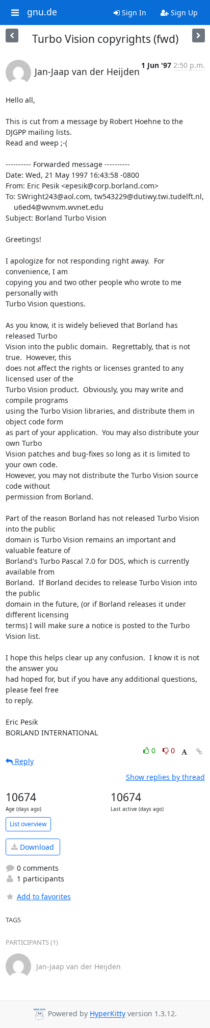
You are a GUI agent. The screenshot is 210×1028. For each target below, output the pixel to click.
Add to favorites (44, 896)
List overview (28, 824)
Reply (23, 761)
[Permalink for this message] (199, 751)
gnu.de (42, 12)
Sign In (133, 12)
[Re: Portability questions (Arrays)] (12, 35)
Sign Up (183, 12)
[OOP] (198, 35)
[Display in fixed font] (184, 752)
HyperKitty (107, 1014)
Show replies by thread (165, 777)
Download (36, 847)
